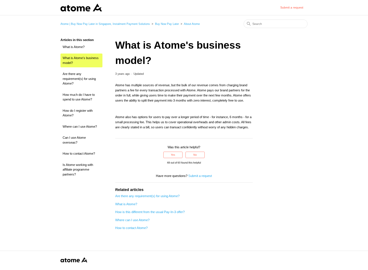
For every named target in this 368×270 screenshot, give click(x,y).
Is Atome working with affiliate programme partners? (78, 169)
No (195, 154)
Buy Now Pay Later (167, 23)
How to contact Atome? (79, 153)
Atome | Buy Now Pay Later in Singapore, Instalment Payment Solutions (105, 23)
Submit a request (291, 7)
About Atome (192, 23)
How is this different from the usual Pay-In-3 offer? (150, 212)
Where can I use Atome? (80, 126)
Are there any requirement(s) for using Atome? (79, 78)
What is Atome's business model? (81, 60)
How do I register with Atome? (78, 113)
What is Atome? (74, 47)
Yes (173, 154)
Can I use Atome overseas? (74, 140)
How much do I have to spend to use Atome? (79, 97)
